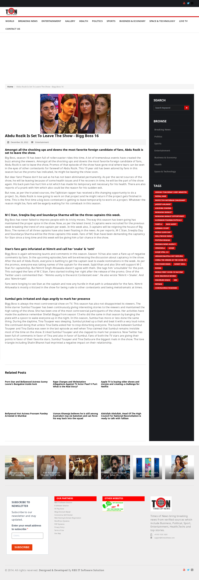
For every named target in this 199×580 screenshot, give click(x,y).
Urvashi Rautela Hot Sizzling (169, 256)
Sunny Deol (179, 264)
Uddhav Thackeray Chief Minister (171, 192)
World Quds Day (163, 232)
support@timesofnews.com (164, 538)
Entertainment (51, 21)
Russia (158, 268)
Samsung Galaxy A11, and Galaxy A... (147, 473)
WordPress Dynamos (61, 521)
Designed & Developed (53, 570)
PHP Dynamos (59, 524)
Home (10, 86)
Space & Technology (162, 21)
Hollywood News (163, 236)
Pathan (158, 284)
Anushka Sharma (163, 208)
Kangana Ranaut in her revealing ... (19, 473)
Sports (111, 21)
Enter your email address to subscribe (26, 527)
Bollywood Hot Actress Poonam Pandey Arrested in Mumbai (26, 414)
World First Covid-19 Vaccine (169, 272)
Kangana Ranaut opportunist (169, 216)
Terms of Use (59, 530)
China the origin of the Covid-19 (170, 260)
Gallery (70, 21)
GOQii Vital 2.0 (161, 252)
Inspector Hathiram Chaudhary (170, 200)
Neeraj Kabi (160, 196)
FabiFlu (158, 224)
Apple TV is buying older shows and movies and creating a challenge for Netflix (120, 384)
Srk (175, 280)
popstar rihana (162, 240)
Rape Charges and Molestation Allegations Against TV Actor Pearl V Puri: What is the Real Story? (75, 384)
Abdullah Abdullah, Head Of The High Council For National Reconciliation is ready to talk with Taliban (121, 416)
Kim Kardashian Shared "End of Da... (51, 473)
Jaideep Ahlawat (163, 204)
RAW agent (171, 224)
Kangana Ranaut (163, 212)
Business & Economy (132, 21)
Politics (97, 21)
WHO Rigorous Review (165, 276)
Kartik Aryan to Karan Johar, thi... (115, 473)
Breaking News (27, 21)
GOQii (171, 248)
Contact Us (12, 28)
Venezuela (160, 248)
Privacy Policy (59, 527)
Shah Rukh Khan (162, 264)
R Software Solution (61, 506)
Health (83, 21)
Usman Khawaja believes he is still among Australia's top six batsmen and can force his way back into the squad (75, 416)
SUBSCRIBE (22, 547)
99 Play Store (59, 509)
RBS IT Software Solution (63, 503)
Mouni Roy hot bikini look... (179, 473)
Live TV (183, 21)
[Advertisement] (99, 56)
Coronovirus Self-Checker (63, 515)
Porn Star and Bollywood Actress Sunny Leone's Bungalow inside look (26, 382)
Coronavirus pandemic (166, 288)
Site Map (57, 533)
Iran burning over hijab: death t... (83, 473)
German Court (162, 228)
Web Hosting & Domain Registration (67, 518)
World (9, 21)
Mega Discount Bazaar (62, 512)
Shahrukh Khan (162, 280)
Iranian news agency (165, 244)
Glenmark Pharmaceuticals (168, 220)
